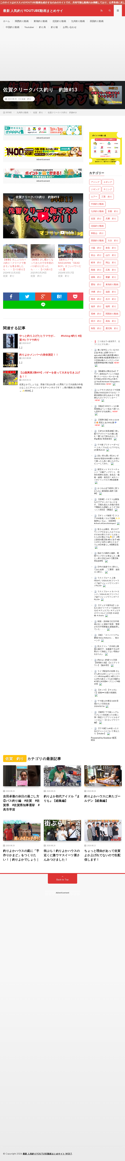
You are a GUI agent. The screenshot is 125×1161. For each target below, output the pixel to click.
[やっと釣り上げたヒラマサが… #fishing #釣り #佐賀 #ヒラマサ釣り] (10, 341)
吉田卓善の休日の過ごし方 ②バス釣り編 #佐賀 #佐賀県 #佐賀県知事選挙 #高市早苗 (22, 802)
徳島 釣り (96, 277)
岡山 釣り (111, 262)
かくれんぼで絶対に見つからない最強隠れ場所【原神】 (106, 491)
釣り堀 (54, 27)
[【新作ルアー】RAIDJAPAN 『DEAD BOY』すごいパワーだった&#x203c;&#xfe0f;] (70, 251)
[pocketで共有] (75, 296)
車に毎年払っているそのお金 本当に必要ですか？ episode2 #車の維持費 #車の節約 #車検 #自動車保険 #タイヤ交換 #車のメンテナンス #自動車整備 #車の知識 (107, 356)
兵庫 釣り (111, 218)
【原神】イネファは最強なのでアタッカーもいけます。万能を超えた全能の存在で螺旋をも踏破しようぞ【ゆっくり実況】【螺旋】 (106, 504)
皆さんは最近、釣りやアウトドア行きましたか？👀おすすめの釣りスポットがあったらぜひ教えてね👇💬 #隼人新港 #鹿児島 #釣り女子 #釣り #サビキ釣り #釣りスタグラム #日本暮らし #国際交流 (107, 537)
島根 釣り (96, 269)
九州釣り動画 (78, 21)
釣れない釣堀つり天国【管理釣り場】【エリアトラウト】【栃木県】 (106, 662)
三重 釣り (106, 196)
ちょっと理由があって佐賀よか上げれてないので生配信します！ (102, 855)
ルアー (94, 196)
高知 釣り (111, 321)
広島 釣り (111, 269)
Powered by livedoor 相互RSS (104, 738)
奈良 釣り (111, 247)
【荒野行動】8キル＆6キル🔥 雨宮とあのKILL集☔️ (106, 421)
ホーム (6, 21)
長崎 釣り (96, 313)
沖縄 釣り (96, 291)
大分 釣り (113, 240)
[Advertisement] (62, 56)
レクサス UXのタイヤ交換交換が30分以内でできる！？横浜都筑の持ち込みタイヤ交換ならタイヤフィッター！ (107, 394)
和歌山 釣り (97, 233)
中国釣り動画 (12, 27)
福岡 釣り (111, 306)
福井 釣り (96, 306)
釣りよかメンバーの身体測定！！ (38, 354)
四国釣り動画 (97, 21)
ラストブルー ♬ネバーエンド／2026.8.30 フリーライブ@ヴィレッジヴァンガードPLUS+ (106, 595)
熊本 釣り (96, 299)
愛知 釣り (96, 284)
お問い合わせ (69, 27)
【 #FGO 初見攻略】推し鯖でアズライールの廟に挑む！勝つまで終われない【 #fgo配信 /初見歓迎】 (106, 435)
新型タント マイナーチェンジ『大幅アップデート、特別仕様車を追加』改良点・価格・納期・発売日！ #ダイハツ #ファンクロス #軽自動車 (106, 474)
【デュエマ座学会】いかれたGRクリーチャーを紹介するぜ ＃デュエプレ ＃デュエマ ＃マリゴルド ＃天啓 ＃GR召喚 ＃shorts (107, 610)
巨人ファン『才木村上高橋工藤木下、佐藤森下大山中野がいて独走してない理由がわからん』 (106, 650)
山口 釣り (111, 255)
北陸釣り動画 (59, 21)
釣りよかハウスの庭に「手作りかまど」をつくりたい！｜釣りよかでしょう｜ (21, 855)
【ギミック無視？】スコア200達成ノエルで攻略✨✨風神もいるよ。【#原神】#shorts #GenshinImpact (107, 519)
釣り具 (42, 27)
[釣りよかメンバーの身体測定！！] (10, 360)
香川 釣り (96, 321)
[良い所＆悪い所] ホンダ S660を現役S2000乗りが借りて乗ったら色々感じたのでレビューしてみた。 (107, 459)
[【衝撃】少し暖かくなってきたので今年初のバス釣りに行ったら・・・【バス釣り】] (43, 251)
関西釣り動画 (22, 21)
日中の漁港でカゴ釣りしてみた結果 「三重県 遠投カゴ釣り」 (106, 569)
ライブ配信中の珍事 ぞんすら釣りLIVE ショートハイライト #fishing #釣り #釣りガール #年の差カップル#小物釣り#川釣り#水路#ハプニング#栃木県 (107, 677)
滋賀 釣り (111, 291)
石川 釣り (111, 299)
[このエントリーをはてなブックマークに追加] (59, 296)
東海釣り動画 (40, 21)
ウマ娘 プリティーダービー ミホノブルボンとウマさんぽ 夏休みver (107, 447)
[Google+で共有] (43, 296)
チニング (108, 189)
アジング (95, 182)
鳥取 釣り (96, 328)
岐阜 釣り (96, 262)
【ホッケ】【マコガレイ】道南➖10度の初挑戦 (105, 691)
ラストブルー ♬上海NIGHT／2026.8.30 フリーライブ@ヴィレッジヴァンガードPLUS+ (106, 582)
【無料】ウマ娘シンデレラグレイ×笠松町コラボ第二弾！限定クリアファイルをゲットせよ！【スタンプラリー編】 (106, 717)
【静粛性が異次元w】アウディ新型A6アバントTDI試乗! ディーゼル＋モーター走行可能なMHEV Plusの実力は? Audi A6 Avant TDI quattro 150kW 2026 (106, 377)
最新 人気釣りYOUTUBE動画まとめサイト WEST (47, 1153)
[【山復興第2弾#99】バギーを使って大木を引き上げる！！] (10, 378)
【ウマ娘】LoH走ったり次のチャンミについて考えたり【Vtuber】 (106, 731)
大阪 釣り (96, 247)
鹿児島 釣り (112, 328)
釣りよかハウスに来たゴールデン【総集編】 (102, 798)
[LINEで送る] (43, 305)
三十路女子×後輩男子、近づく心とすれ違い (107, 342)
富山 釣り (96, 255)
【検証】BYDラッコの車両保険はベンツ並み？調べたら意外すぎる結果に (106, 409)
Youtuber (29, 27)
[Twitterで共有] (27, 296)
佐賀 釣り (26, 99)
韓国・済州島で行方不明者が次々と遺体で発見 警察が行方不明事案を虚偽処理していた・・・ (106, 625)
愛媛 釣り (111, 277)
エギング (108, 182)
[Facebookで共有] (11, 296)
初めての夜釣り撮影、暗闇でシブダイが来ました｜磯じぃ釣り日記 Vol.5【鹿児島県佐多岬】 (106, 557)
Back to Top (62, 879)
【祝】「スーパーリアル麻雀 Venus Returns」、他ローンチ (106, 638)
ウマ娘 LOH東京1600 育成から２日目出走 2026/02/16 (106, 703)
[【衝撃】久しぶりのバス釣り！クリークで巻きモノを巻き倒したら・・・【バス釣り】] (15, 251)
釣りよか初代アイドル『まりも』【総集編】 (62, 798)
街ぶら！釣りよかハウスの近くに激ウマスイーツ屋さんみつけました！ (62, 855)
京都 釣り (113, 211)
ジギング (95, 189)
